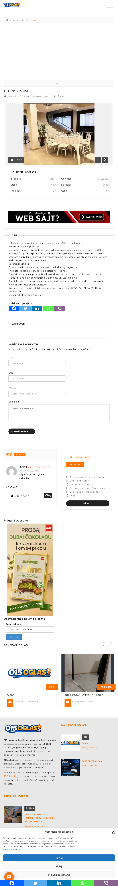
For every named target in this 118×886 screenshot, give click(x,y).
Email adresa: (14, 624)
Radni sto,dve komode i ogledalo (84, 695)
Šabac (61, 96)
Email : (12, 372)
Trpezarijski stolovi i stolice (35, 96)
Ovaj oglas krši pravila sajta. (84, 491)
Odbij (59, 866)
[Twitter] (25, 308)
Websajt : (13, 387)
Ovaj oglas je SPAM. (80, 480)
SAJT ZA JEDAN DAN (92, 761)
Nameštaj (16, 20)
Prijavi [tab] (77, 464)
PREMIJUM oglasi (13, 776)
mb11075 (22, 467)
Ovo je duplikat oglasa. (81, 484)
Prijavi (86, 503)
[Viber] (59, 308)
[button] (113, 831)
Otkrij (48, 495)
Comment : (14, 401)
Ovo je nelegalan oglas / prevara (87, 477)
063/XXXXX (22, 495)
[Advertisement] (59, 51)
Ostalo (94, 765)
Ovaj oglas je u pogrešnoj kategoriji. (88, 488)
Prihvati (59, 858)
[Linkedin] (36, 308)
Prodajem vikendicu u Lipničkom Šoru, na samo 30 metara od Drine (39, 818)
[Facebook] (14, 308)
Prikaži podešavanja (59, 875)
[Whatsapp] (48, 308)
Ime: (11, 357)
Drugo (73, 495)
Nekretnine (38, 826)
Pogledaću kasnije (83, 457)
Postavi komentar (20, 431)
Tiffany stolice (16, 91)
